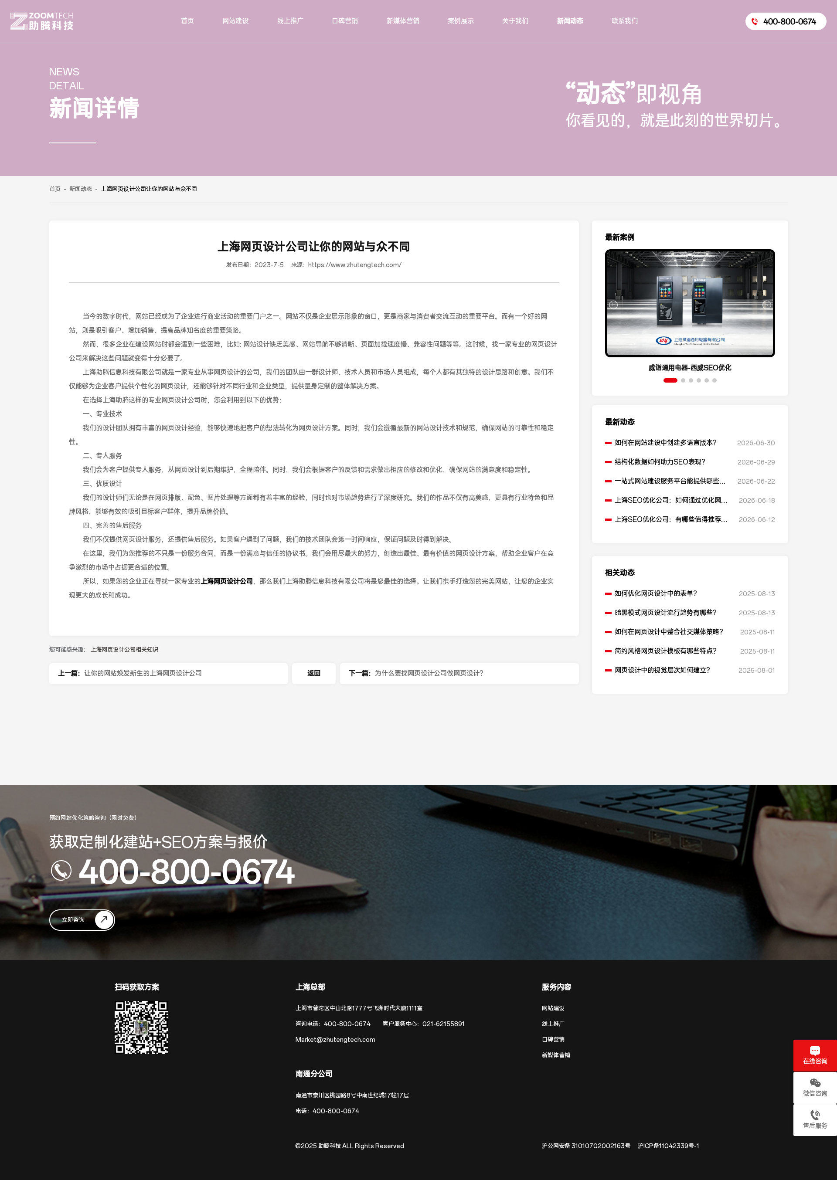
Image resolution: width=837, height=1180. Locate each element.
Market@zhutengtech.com (335, 1040)
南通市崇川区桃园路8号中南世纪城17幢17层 (352, 1095)
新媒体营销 (556, 1055)
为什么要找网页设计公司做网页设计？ (430, 673)
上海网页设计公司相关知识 (124, 650)
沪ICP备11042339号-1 (668, 1146)
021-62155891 (443, 1024)
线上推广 (553, 1024)
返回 (313, 673)
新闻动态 (80, 189)
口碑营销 (553, 1040)
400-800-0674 (186, 870)
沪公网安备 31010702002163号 (586, 1146)
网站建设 (553, 1008)
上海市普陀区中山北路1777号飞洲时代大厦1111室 (359, 1008)
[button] (670, 380)
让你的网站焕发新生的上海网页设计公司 (143, 673)
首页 (55, 189)
